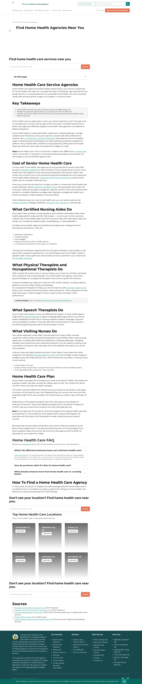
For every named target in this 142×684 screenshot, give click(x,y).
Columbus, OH (48, 558)
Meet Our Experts (101, 642)
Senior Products (59, 652)
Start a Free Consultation (117, 10)
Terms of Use (31, 667)
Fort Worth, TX (74, 558)
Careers (97, 658)
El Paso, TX (73, 529)
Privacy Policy (58, 660)
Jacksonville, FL (22, 529)
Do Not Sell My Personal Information (58, 665)
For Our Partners (80, 652)
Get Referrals (78, 650)
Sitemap (56, 655)
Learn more (20, 531)
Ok (124, 681)
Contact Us (98, 660)
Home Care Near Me (122, 655)
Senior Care (16, 22)
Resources (57, 650)
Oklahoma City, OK (49, 530)
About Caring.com (101, 640)
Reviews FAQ (99, 655)
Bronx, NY (19, 558)
